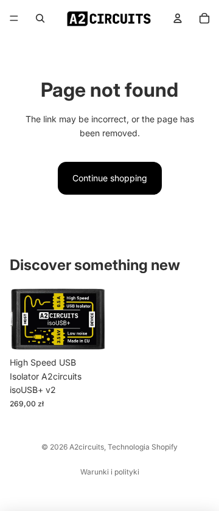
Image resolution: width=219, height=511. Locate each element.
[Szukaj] (40, 18)
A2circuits (86, 446)
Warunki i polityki (109, 471)
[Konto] (177, 18)
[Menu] (14, 18)
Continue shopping (109, 178)
